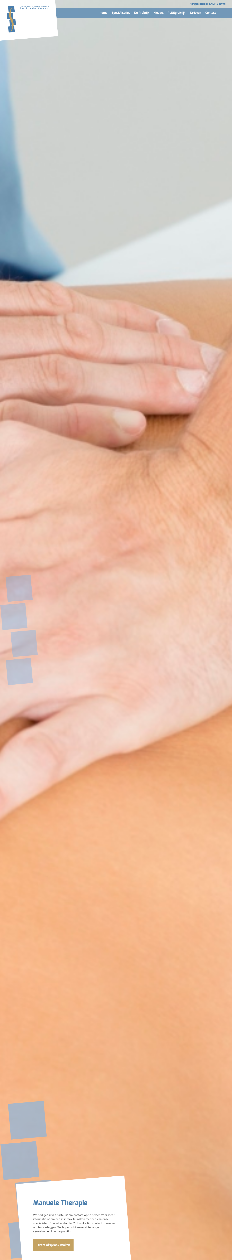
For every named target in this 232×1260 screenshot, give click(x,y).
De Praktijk (141, 12)
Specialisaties (121, 12)
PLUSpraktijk (176, 12)
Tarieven (195, 12)
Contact (210, 12)
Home (103, 12)
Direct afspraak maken (53, 1245)
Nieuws (159, 12)
